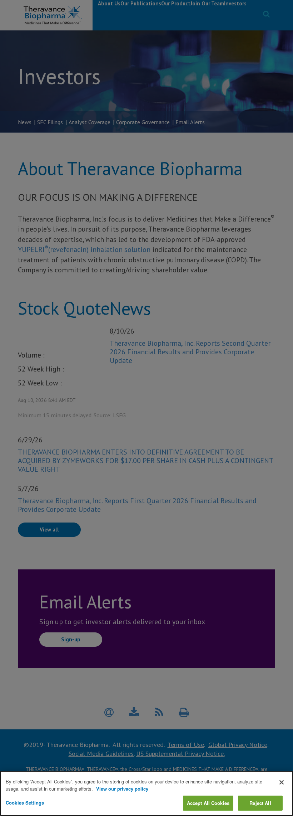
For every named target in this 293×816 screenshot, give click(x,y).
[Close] (281, 782)
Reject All (260, 803)
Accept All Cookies (208, 803)
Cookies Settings (25, 802)
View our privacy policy (122, 788)
